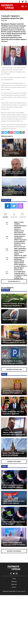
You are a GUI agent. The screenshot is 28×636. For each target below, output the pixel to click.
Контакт (14, 587)
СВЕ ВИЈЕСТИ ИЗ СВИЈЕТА (14, 461)
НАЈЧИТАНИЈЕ (14, 217)
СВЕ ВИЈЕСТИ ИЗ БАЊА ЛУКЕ (14, 369)
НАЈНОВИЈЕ (5, 217)
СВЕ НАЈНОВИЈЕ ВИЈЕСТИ (14, 281)
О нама (14, 578)
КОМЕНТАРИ (22, 217)
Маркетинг (14, 584)
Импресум (14, 581)
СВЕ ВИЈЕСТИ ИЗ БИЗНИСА (14, 551)
